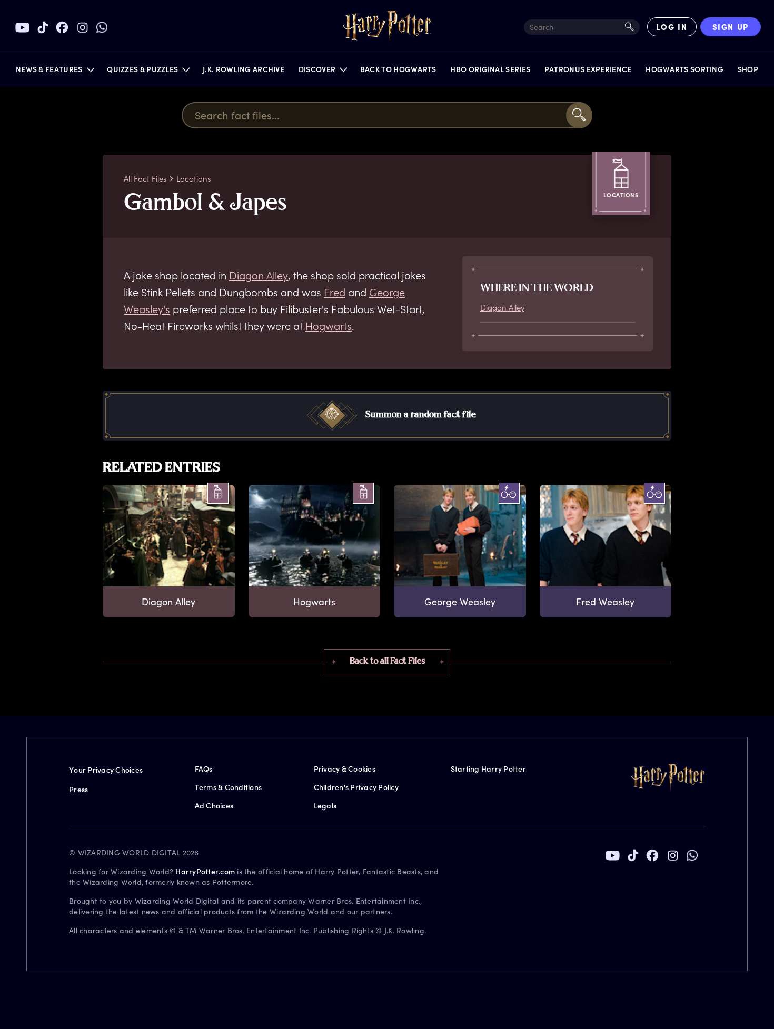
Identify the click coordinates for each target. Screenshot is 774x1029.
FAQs (204, 769)
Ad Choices (214, 806)
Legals (325, 806)
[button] (54, 71)
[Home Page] (387, 27)
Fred (334, 292)
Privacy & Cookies (344, 769)
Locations (193, 178)
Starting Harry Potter (488, 769)
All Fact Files (145, 178)
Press (78, 789)
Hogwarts (328, 326)
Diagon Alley (258, 275)
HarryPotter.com (205, 871)
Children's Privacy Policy (356, 787)
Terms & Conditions (228, 787)
